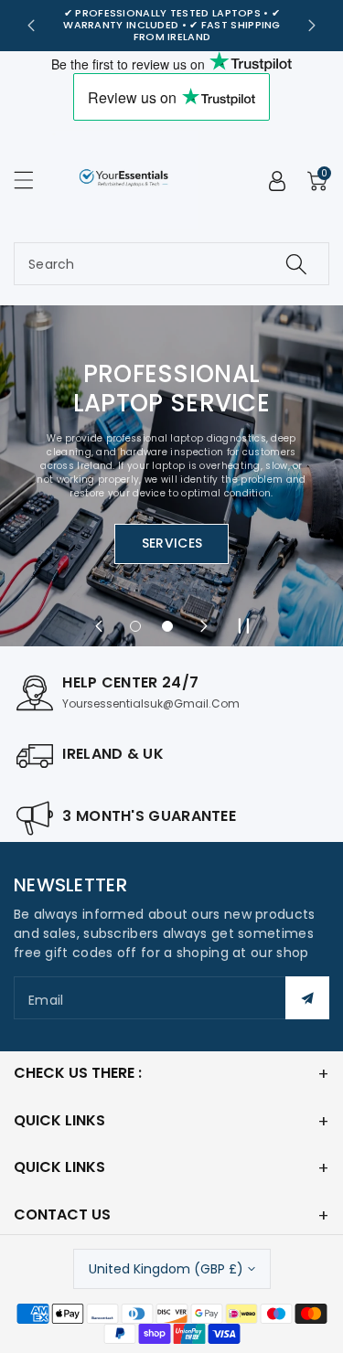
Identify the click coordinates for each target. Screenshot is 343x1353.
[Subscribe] (307, 997)
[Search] (296, 263)
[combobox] (171, 263)
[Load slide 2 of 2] (166, 626)
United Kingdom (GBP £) (166, 1269)
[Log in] (277, 181)
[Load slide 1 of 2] (135, 626)
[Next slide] (312, 25)
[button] (32, 179)
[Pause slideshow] (244, 626)
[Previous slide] (31, 25)
